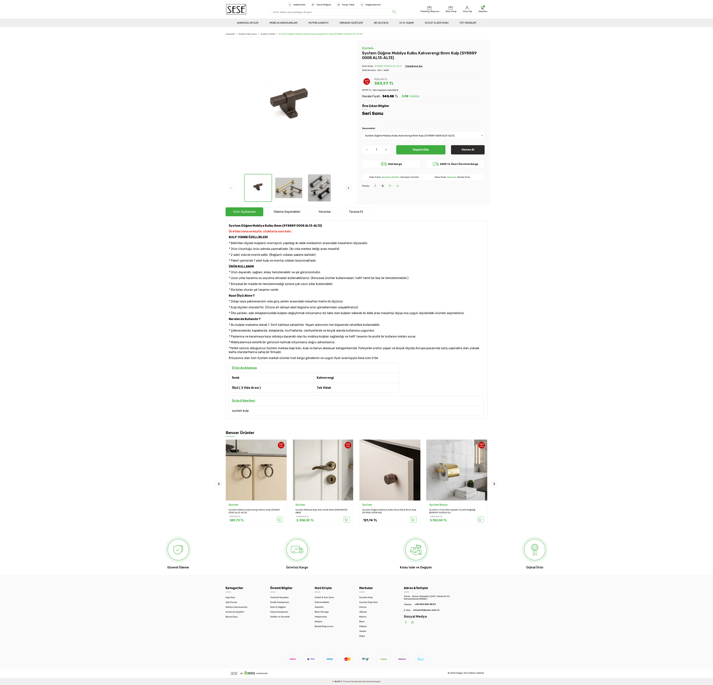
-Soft (336, 681)
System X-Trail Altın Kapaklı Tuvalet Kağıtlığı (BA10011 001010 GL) (452, 511)
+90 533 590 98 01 (425, 604)
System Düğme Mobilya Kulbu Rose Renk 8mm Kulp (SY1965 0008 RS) (389, 511)
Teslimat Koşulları (279, 597)
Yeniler (362, 631)
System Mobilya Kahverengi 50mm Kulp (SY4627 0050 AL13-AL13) (254, 511)
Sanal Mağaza (324, 4)
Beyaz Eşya (381, 22)
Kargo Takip (348, 4)
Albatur (363, 612)
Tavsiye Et (356, 211)
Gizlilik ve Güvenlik (280, 616)
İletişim (318, 621)
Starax (362, 607)
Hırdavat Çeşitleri (351, 22)
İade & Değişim (278, 607)
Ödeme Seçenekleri (287, 211)
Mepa (362, 636)
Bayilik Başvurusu (324, 626)
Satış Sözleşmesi (279, 612)
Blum (362, 621)
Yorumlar (324, 211)
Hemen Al (468, 149)
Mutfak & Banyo (318, 22)
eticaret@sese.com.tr (426, 610)
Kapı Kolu (230, 597)
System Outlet (268, 34)
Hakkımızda (299, 4)
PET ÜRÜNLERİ (468, 22)
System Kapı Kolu (368, 602)
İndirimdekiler (322, 602)
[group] (290, 107)
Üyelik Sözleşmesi (279, 602)
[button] (230, 188)
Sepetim (319, 607)
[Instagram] (412, 622)
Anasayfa (230, 34)
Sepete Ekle (421, 149)
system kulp (240, 410)
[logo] (236, 9)
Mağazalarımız (373, 4)
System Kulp (366, 597)
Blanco (363, 616)
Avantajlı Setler (247, 22)
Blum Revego (322, 612)
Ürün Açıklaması (244, 211)
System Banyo (438, 504)
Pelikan (363, 626)
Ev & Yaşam (407, 22)
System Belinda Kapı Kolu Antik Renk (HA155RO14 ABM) (321, 511)
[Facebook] (406, 622)
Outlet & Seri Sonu (437, 22)
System (367, 48)
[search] (394, 12)
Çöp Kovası (231, 602)
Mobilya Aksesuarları (283, 22)
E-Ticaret (346, 681)
